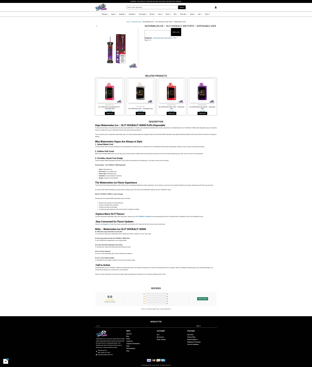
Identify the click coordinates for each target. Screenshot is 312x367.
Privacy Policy (191, 337)
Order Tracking (161, 339)
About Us (129, 334)
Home (128, 22)
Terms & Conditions (193, 344)
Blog (127, 336)
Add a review (202, 298)
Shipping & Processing (193, 342)
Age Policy (190, 334)
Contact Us (129, 341)
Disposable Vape (136, 22)
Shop (127, 351)
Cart (158, 334)
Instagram (105, 224)
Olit (150, 40)
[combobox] (151, 7)
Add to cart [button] (110, 113)
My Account (160, 337)
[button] (97, 26)
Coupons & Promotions (133, 343)
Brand (128, 338)
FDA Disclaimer (130, 348)
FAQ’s (128, 346)
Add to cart (176, 32)
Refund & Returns (192, 339)
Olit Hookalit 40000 (170, 38)
